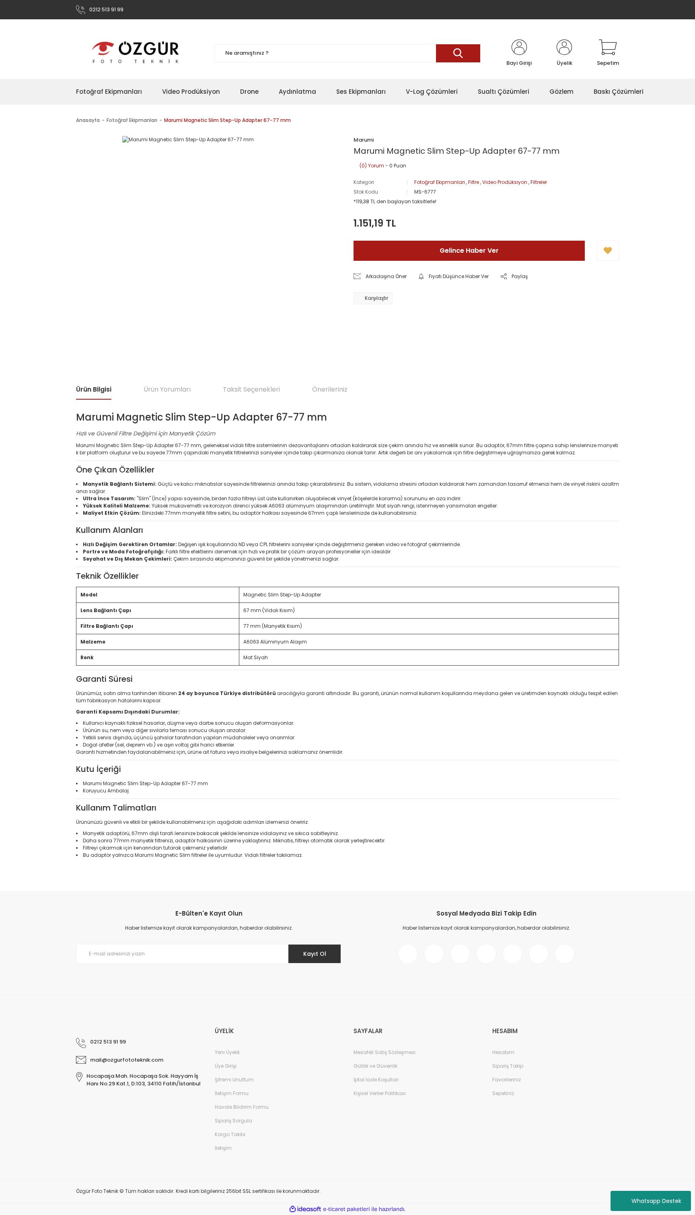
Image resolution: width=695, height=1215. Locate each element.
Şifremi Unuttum (234, 1079)
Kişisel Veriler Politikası (380, 1093)
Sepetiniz (503, 1093)
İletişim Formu (232, 1093)
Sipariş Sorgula (233, 1120)
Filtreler (539, 182)
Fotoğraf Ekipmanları (439, 182)
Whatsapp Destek (656, 1201)
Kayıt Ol (314, 954)
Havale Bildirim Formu (242, 1107)
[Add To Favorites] (608, 251)
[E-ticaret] (346, 1209)
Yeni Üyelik (227, 1052)
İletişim (223, 1148)
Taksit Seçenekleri (251, 389)
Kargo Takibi (230, 1134)
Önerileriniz (330, 389)
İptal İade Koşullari (376, 1079)
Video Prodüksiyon (504, 182)
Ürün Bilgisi (93, 389)
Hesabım (503, 1052)
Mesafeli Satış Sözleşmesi (384, 1052)
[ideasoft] (305, 1209)
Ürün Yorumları (167, 389)
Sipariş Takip (507, 1065)
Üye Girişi (225, 1065)
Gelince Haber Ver (469, 250)
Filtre (473, 182)
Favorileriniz (506, 1079)
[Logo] (136, 53)
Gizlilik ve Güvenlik (375, 1065)
